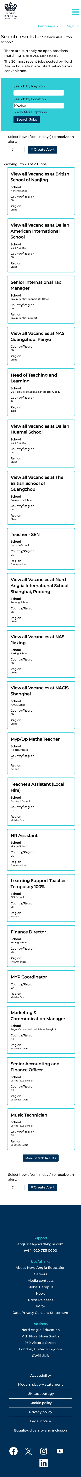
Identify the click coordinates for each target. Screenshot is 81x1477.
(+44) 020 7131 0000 (40, 1251)
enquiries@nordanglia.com (40, 1244)
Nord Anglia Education (40, 1330)
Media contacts (41, 1281)
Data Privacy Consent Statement (40, 1313)
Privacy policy (40, 1412)
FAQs (40, 1306)
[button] (67, 12)
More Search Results (40, 1158)
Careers (40, 1274)
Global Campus (40, 1287)
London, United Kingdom (40, 1349)
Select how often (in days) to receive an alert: (41, 139)
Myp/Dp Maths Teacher (35, 739)
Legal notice (40, 1421)
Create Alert (44, 149)
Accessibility (40, 1375)
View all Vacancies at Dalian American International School (40, 231)
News (40, 1294)
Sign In (73, 26)
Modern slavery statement (40, 1384)
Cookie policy (40, 1403)
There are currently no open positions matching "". (36, 53)
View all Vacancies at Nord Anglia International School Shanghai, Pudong (40, 585)
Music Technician (29, 1115)
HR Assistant (24, 835)
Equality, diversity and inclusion (40, 1430)
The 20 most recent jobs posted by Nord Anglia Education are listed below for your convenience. (39, 66)
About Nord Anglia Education (40, 1268)
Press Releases (40, 1300)
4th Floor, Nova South (40, 1336)
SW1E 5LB (40, 1356)
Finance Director (28, 931)
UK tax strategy (40, 1394)
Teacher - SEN (25, 534)
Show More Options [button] (30, 112)
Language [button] (47, 26)
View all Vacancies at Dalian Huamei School (40, 429)
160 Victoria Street (40, 1343)
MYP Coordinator (29, 976)
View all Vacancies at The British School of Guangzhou (37, 483)
